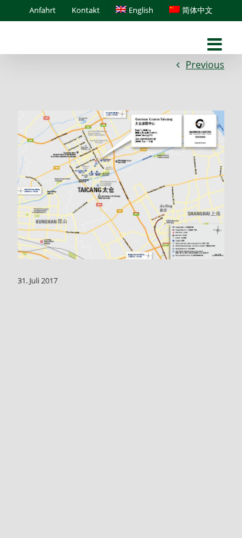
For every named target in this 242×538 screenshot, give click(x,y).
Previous (205, 64)
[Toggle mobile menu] (215, 45)
